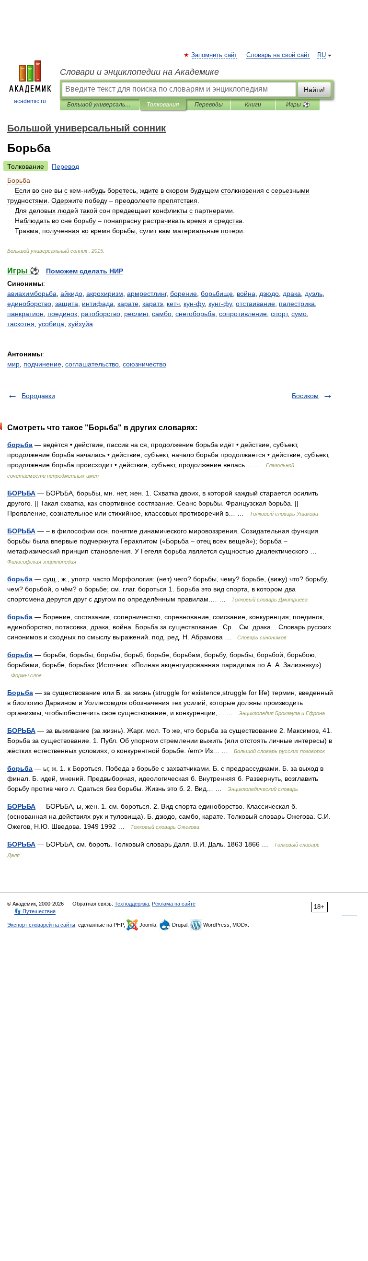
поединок (62, 314)
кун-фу (194, 303)
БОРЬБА (21, 493)
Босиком (305, 396)
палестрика (297, 303)
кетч (173, 303)
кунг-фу (220, 303)
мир (13, 364)
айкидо (71, 293)
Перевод (65, 166)
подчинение (42, 364)
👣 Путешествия (35, 911)
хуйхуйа (80, 324)
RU (321, 55)
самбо (162, 314)
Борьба (20, 692)
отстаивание (255, 303)
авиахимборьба (32, 293)
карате (127, 303)
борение (183, 293)
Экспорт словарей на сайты (41, 925)
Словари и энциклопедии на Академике (139, 72)
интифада (98, 303)
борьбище (217, 293)
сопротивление (243, 314)
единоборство (29, 303)
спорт (279, 314)
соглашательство (92, 364)
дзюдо (269, 293)
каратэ (152, 303)
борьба (20, 444)
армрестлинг (146, 293)
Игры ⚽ (298, 104)
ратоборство (100, 314)
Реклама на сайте (174, 904)
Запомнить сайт (214, 55)
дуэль (313, 293)
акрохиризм (104, 293)
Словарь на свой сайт (278, 55)
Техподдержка (132, 904)
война (246, 293)
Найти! (314, 90)
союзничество (144, 364)
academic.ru (30, 101)
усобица (51, 324)
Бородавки (38, 396)
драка (292, 293)
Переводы (209, 104)
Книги (253, 104)
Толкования (163, 104)
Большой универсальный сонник (99, 104)
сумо (299, 314)
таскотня (20, 324)
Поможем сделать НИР (84, 271)
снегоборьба (195, 314)
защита (66, 303)
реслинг (136, 314)
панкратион (25, 314)
